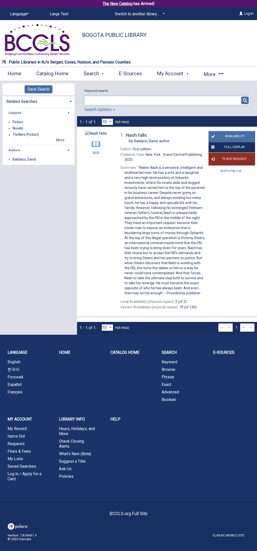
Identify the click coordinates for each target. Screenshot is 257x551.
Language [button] (17, 352)
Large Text (59, 14)
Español (15, 384)
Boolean (169, 399)
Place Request (235, 159)
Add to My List (230, 171)
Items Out (16, 436)
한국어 (14, 369)
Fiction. (18, 122)
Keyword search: (97, 91)
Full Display (234, 147)
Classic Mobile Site (228, 535)
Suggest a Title (72, 461)
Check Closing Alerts (71, 444)
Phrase (168, 377)
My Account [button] (171, 74)
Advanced (170, 392)
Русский (15, 377)
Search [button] (92, 74)
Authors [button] (14, 150)
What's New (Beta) (75, 453)
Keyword (169, 362)
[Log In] (241, 14)
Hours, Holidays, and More (77, 431)
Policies (66, 476)
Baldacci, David (24, 159)
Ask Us (65, 468)
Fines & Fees (19, 451)
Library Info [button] (72, 419)
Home (14, 74)
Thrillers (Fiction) (26, 135)
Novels (18, 128)
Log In (248, 14)
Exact (166, 384)
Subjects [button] (15, 113)
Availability (235, 136)
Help (115, 419)
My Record (17, 428)
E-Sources (130, 74)
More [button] (210, 74)
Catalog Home (52, 74)
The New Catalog (118, 3)
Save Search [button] (38, 89)
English (14, 362)
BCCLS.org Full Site (129, 513)
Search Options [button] (98, 109)
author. (152, 141)
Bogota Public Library (114, 35)
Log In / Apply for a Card (24, 476)
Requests (16, 443)
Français (15, 392)
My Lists (15, 458)
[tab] (39, 101)
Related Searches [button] (21, 101)
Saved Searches (22, 466)
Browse (168, 369)
